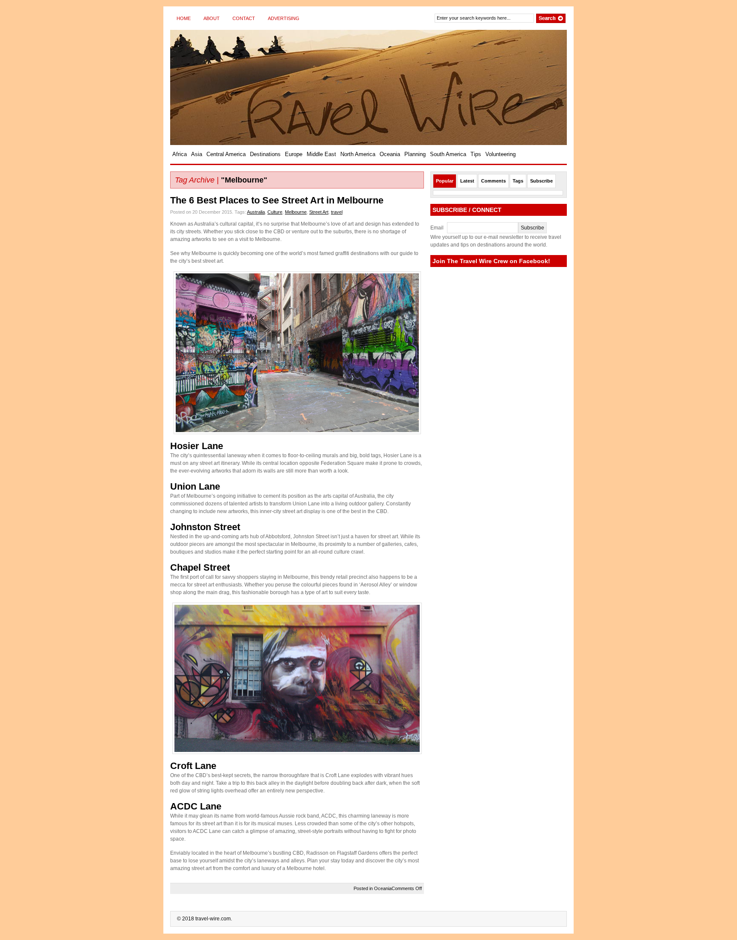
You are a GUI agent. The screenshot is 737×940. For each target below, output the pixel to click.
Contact (243, 18)
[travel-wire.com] (253, 87)
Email (437, 228)
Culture (274, 212)
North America (357, 154)
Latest (467, 180)
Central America (226, 154)
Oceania (390, 154)
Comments (493, 180)
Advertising (283, 18)
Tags (518, 180)
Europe (293, 154)
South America (448, 154)
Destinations (265, 154)
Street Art (318, 212)
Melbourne (296, 212)
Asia (196, 154)
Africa (179, 154)
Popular (444, 180)
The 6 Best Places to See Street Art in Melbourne (276, 200)
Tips (475, 154)
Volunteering (500, 154)
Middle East (321, 154)
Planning (415, 154)
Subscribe (541, 180)
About (211, 18)
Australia (256, 212)
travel (336, 212)
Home (184, 18)
